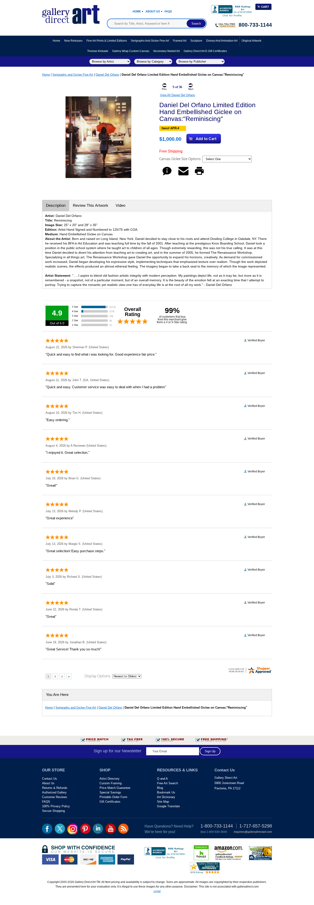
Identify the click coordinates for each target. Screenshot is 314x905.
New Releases (73, 40)
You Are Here (57, 694)
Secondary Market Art (166, 51)
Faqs (168, 11)
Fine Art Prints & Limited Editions (106, 40)
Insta (72, 829)
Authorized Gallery (54, 792)
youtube (111, 829)
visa (50, 859)
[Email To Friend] (183, 175)
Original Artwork (251, 40)
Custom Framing (111, 783)
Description (56, 205)
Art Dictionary (166, 797)
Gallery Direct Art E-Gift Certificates (205, 51)
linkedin (98, 829)
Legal (157, 891)
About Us (153, 11)
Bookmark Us (166, 792)
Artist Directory (110, 778)
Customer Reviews (54, 797)
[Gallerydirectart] (71, 13)
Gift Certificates (110, 801)
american (107, 859)
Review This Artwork (90, 205)
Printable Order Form (113, 797)
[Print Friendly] (199, 175)
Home (137, 11)
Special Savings (110, 792)
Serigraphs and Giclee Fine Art (150, 40)
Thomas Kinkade (97, 51)
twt (60, 829)
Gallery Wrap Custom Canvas (130, 51)
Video (120, 205)
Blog (160, 788)
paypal (125, 859)
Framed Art (179, 40)
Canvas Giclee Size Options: (180, 158)
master (69, 859)
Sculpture (196, 40)
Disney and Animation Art (221, 40)
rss (123, 829)
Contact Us (49, 778)
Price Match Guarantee (115, 788)
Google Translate (168, 806)
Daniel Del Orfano (107, 74)
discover (88, 859)
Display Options (97, 675)
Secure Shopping (53, 811)
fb (47, 829)
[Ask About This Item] (167, 175)
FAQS (46, 801)
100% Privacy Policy (56, 806)
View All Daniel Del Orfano (177, 95)
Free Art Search (167, 783)
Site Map (163, 801)
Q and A (162, 778)
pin (85, 829)
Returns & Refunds (54, 788)
